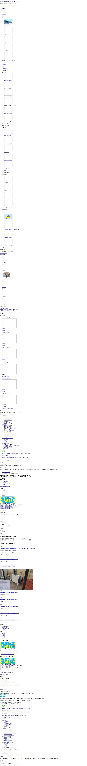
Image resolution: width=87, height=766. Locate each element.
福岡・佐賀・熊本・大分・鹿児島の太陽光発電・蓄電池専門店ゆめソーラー (18, 754)
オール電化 (6, 421)
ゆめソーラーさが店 (8, 427)
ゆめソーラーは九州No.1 (8, 433)
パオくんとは (6, 437)
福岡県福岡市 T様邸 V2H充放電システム (9, 592)
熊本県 (3, 636)
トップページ (4, 718)
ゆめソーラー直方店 (8, 426)
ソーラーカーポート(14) (6, 628)
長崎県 (3, 634)
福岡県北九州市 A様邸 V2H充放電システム (9, 620)
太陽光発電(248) (5, 626)
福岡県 (3, 635)
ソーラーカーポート (8, 420)
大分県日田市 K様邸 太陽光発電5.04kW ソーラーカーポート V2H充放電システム (17, 548)
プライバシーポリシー (6, 717)
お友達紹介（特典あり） (8, 446)
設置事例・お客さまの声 (7, 742)
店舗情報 (5, 424)
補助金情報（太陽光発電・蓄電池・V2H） (12, 445)
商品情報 (5, 415)
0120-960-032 (2, 315)
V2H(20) (3, 629)
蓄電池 (5, 440)
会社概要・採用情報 (8, 740)
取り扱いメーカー (5, 60)
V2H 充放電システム (8, 723)
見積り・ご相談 (4, 674)
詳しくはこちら (3, 467)
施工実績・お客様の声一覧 (5, 486)
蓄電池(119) (4, 627)
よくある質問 (2, 254)
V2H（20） (4, 510)
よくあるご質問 (5, 448)
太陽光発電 (6, 439)
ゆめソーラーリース (12, 60)
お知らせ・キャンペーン (8, 444)
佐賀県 (3, 637)
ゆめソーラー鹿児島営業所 (9, 430)
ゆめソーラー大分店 (8, 429)
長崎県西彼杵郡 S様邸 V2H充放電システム (9, 566)
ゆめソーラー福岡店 (8, 425)
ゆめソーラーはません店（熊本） (10, 428)
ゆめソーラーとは (6, 431)
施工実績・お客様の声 (7, 438)
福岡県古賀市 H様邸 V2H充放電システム (9, 606)
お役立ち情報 (5, 443)
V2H (5, 442)
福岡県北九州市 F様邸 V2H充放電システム (9, 613)
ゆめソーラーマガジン (8, 447)
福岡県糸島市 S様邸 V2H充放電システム (9, 559)
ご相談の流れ (6, 739)
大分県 (3, 633)
